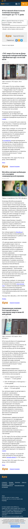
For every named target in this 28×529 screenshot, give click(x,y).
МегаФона (19, 232)
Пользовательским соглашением (14, 522)
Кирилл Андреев (15, 166)
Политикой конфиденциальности (17, 523)
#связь (4, 299)
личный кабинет (11, 457)
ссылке (4, 119)
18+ (23, 4)
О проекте (4, 482)
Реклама (11, 482)
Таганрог (7, 3)
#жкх (3, 162)
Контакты (17, 482)
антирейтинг (7, 140)
